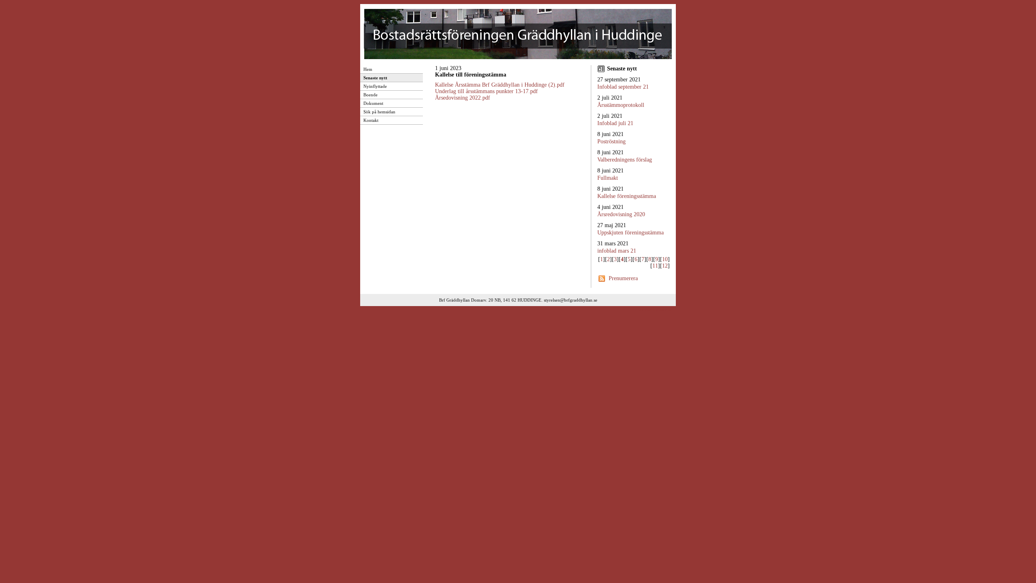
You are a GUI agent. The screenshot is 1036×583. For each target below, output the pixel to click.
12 (665, 266)
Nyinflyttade (375, 86)
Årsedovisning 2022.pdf (462, 98)
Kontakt (370, 120)
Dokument (373, 103)
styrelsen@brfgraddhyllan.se (570, 300)
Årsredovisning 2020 (621, 214)
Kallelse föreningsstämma (626, 196)
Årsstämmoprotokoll (620, 105)
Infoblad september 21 (623, 87)
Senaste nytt (375, 77)
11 (655, 266)
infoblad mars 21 (616, 251)
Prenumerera (623, 278)
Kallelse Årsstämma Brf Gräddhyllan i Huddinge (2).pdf (500, 85)
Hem (367, 69)
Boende (370, 94)
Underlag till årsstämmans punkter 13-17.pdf (486, 91)
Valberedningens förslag (624, 160)
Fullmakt (607, 178)
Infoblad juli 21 (615, 123)
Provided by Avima (653, 309)
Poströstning (611, 141)
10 (665, 259)
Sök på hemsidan (379, 111)
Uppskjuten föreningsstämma (630, 233)
